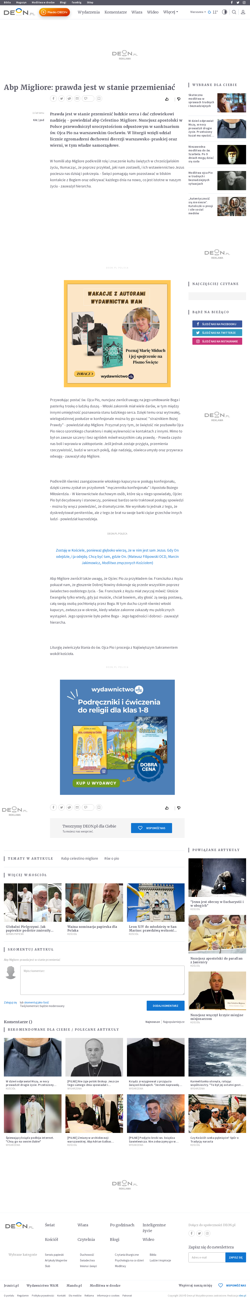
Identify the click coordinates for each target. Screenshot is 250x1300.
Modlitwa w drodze (43, 2)
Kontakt (61, 1295)
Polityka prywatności (43, 1295)
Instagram (244, 3)
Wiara (136, 12)
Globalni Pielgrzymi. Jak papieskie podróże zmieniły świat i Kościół (28, 930)
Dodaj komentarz (165, 1006)
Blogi (63, 2)
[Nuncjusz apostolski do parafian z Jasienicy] (217, 934)
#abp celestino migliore (79, 858)
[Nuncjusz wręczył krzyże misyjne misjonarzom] (217, 991)
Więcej (169, 12)
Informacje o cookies (108, 1295)
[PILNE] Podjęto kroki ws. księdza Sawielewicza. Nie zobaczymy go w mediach (152, 1141)
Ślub (47, 1266)
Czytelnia (86, 1239)
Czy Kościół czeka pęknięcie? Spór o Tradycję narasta (214, 1139)
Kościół (38, 875)
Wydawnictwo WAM (43, 1285)
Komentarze (115, 12)
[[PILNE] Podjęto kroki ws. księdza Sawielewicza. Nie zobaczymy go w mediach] (156, 1113)
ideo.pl (242, 1295)
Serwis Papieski (15, 934)
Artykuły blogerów (56, 1260)
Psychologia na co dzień (129, 1260)
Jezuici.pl (11, 1285)
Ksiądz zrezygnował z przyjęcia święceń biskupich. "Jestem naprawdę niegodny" (154, 1085)
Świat (50, 1225)
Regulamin (23, 1295)
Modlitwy (120, 1266)
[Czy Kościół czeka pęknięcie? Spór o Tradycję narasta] (217, 1113)
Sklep (90, 2)
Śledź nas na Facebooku (219, 324)
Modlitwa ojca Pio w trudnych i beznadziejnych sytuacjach (200, 178)
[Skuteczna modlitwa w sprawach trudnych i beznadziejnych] (231, 102)
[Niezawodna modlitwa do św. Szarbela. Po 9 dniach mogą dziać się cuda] (231, 154)
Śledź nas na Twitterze (219, 333)
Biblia (7, 2)
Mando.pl (74, 1285)
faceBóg (76, 2)
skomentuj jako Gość (36, 1002)
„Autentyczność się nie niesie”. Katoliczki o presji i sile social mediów (200, 206)
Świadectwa (87, 1260)
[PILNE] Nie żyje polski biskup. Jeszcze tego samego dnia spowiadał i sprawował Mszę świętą (93, 1085)
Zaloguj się (10, 1002)
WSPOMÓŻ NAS (236, 1285)
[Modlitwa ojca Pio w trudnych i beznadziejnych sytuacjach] (231, 180)
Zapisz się (236, 1257)
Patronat (127, 1295)
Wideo (153, 12)
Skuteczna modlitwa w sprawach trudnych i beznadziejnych (201, 100)
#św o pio (111, 858)
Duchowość (87, 1255)
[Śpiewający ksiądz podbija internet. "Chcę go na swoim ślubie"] (33, 1113)
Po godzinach (122, 1225)
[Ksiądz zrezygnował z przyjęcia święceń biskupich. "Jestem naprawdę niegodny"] (156, 1057)
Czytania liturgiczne (127, 1255)
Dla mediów (75, 1295)
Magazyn (21, 2)
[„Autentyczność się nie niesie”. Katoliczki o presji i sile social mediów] (231, 206)
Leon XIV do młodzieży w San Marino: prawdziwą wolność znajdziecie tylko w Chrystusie (153, 930)
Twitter (238, 3)
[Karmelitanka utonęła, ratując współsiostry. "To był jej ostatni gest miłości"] (217, 1057)
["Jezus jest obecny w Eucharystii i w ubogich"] (217, 877)
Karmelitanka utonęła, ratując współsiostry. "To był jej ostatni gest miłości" (215, 1085)
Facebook (232, 3)
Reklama (89, 1295)
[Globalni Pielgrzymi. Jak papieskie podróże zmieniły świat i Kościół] (33, 902)
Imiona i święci (88, 1266)
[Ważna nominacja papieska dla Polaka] (94, 902)
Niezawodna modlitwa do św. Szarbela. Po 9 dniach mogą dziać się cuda (201, 154)
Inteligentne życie (154, 1228)
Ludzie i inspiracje (160, 1260)
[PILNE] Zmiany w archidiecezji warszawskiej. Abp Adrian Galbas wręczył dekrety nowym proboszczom (93, 1141)
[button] (225, 12)
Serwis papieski (54, 1255)
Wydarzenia (89, 12)
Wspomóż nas (155, 828)
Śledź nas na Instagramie (220, 341)
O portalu (9, 1295)
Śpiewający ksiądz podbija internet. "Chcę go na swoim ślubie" (30, 1139)
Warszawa (196, 12)
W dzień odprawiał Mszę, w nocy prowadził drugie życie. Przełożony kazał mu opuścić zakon (200, 130)
